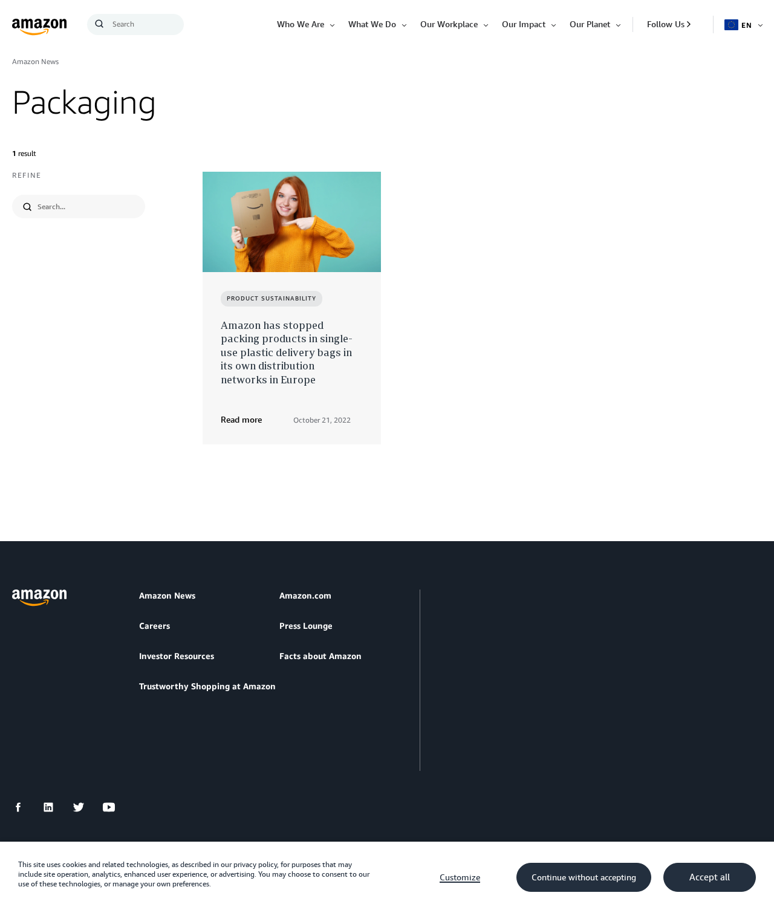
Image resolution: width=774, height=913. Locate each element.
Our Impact (523, 24)
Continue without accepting (584, 877)
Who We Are (300, 24)
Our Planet (590, 24)
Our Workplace (449, 24)
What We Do (372, 24)
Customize (460, 877)
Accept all (709, 877)
